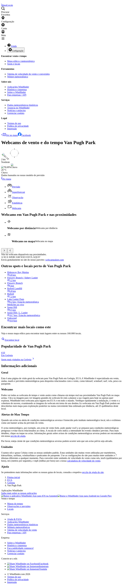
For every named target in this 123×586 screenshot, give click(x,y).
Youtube (43, 569)
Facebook (26, 135)
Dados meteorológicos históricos (22, 105)
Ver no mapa (12, 135)
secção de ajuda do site (93, 472)
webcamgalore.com (54, 260)
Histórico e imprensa (17, 89)
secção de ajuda (17, 436)
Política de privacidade (18, 126)
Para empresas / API (16, 95)
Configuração (17, 51)
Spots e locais (13, 64)
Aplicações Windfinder (18, 87)
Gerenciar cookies (15, 113)
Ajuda (14, 46)
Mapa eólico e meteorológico (21, 61)
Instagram (43, 566)
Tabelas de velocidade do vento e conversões (28, 74)
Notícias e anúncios (16, 110)
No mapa (6, 179)
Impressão (12, 128)
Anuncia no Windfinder (18, 107)
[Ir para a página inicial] (1, 2)
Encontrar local (12, 340)
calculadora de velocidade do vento (83, 461)
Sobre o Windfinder (16, 92)
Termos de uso (14, 123)
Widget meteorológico (17, 76)
